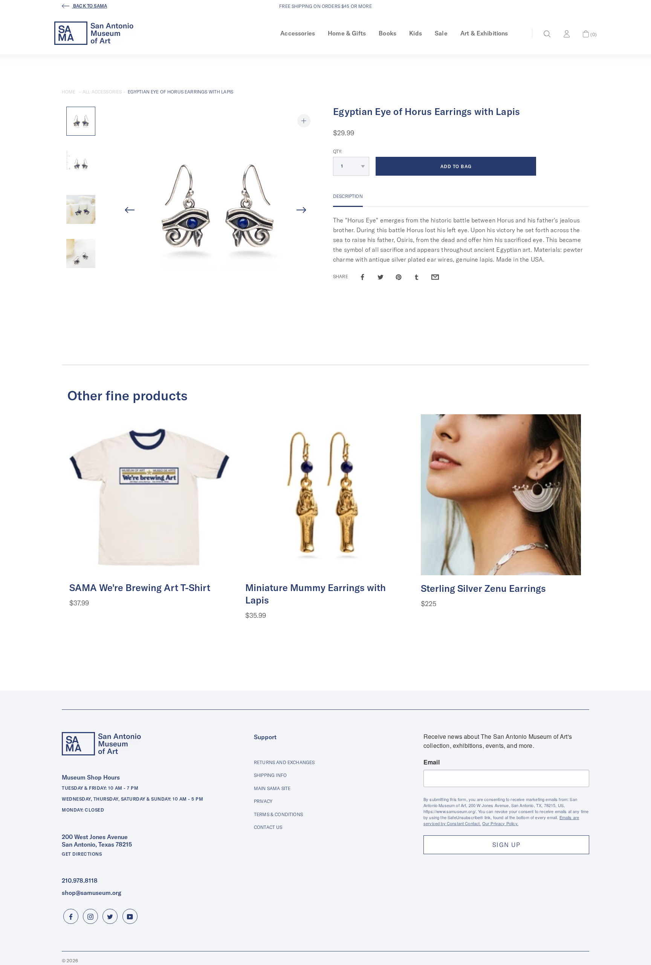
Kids (415, 33)
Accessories (297, 33)
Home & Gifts (347, 33)
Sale (441, 33)
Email (431, 762)
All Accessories (102, 92)
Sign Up (506, 845)
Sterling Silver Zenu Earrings (483, 588)
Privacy (263, 801)
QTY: (337, 151)
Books (387, 33)
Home (69, 92)
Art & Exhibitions (484, 33)
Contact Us (268, 827)
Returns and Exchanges (284, 762)
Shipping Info (270, 775)
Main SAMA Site (272, 788)
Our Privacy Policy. (500, 823)
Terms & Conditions (278, 814)
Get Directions (82, 854)
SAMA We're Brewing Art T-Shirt (139, 587)
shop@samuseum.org (91, 892)
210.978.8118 (80, 880)
